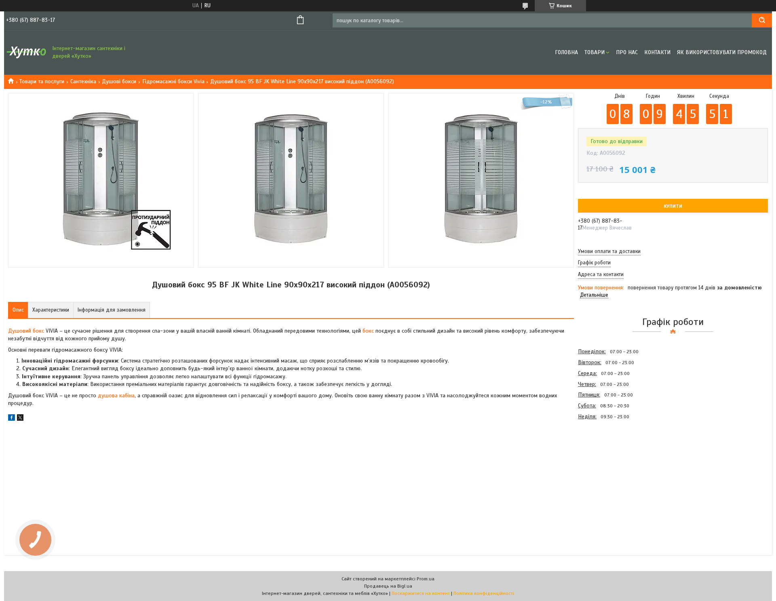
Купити (673, 206)
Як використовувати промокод (722, 52)
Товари (594, 52)
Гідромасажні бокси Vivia (173, 81)
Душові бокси (119, 81)
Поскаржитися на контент (421, 593)
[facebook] (11, 418)
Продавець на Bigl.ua (388, 586)
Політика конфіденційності (483, 593)
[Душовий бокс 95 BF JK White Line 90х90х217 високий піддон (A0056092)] (606, 465)
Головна (566, 52)
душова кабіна (116, 395)
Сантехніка (83, 81)
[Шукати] (762, 20)
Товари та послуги (41, 81)
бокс (368, 330)
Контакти (657, 52)
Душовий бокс (26, 330)
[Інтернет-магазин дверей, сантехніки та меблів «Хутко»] (26, 52)
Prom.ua (425, 579)
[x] (20, 418)
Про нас (627, 52)
